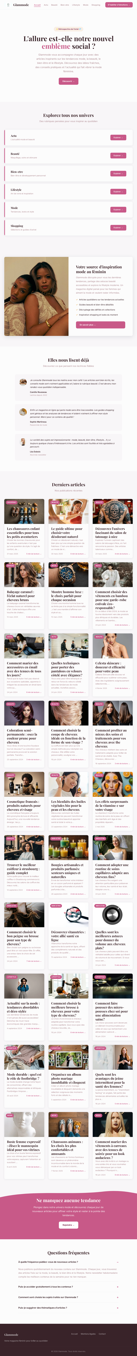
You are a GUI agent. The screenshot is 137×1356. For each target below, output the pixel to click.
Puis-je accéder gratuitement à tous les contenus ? (45, 1286)
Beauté (54, 5)
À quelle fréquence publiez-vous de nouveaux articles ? (48, 1262)
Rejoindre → (69, 1225)
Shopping (96, 5)
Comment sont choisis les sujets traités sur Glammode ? (48, 1297)
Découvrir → (68, 81)
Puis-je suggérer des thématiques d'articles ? (42, 1307)
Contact (102, 1334)
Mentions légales (88, 1334)
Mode (85, 5)
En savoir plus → (88, 325)
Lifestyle (76, 5)
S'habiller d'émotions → (119, 5)
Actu (46, 5)
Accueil (37, 5)
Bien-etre (65, 5)
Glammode (21, 5)
